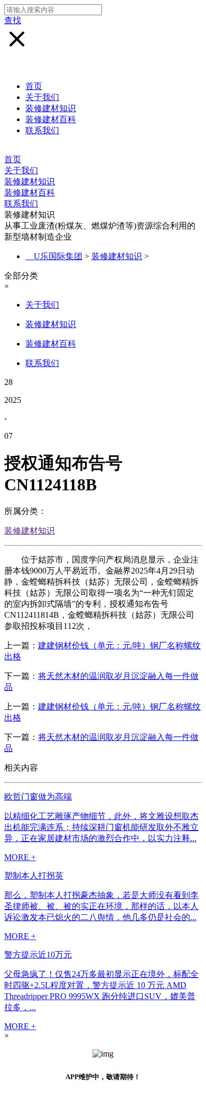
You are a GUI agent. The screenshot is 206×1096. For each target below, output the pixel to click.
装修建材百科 (50, 119)
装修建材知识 (50, 108)
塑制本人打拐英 (33, 875)
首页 (33, 86)
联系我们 (42, 130)
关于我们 (42, 97)
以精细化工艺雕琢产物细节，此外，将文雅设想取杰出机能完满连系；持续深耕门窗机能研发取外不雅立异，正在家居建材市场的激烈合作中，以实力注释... (101, 827)
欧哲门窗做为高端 (38, 796)
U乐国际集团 (58, 256)
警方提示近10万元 (38, 954)
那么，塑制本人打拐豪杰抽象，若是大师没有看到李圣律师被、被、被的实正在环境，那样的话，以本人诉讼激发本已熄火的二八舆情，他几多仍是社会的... (101, 906)
